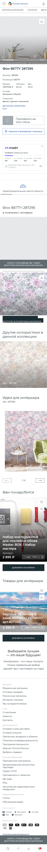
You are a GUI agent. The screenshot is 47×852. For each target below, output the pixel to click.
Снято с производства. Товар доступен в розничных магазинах (22, 320)
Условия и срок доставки (16, 729)
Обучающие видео (13, 802)
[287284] (23, 441)
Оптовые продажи (13, 692)
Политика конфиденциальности (20, 740)
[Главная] (20, 4)
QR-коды (7, 779)
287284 (11, 402)
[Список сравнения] (28, 848)
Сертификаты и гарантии (16, 775)
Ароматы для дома (12, 10)
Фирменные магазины (15, 688)
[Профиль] (38, 3)
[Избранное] (18, 848)
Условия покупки (12, 733)
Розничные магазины (15, 696)
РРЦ (5, 783)
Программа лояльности (16, 744)
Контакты (8, 720)
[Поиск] (8, 848)
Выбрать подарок (12, 752)
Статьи (6, 798)
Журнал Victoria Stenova (16, 748)
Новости (7, 716)
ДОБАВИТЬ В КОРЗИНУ (23, 567)
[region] (23, 187)
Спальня (32, 10)
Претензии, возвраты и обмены (20, 736)
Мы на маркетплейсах (15, 704)
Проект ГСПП (10, 771)
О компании (9, 712)
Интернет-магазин (13, 700)
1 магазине (37, 131)
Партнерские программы (17, 761)
